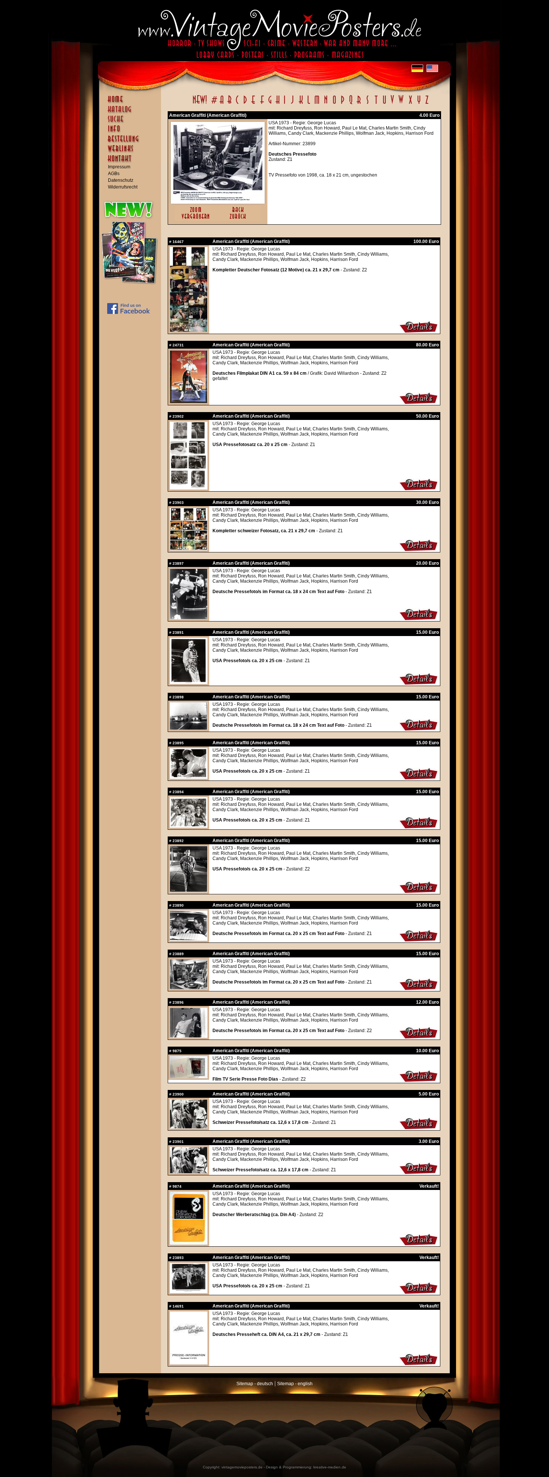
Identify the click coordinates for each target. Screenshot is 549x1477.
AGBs (114, 173)
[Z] (426, 103)
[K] (301, 103)
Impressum (119, 166)
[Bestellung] (132, 142)
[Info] (132, 132)
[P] (342, 103)
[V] (392, 103)
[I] (285, 103)
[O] (334, 103)
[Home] (132, 102)
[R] (359, 103)
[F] (262, 103)
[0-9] (213, 103)
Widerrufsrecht (122, 187)
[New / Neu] (199, 103)
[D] (245, 103)
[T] (376, 103)
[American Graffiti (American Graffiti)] (217, 202)
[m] (317, 103)
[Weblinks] (132, 152)
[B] (229, 103)
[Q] (351, 103)
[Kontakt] (132, 162)
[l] (308, 103)
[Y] (419, 103)
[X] (410, 103)
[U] (384, 103)
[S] (367, 103)
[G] (270, 103)
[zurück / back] (239, 219)
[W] (401, 103)
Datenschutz (120, 180)
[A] (221, 103)
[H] (278, 103)
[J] (292, 103)
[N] (326, 103)
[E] (253, 103)
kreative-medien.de (329, 1467)
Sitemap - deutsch (254, 1383)
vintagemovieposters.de (242, 1467)
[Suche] (132, 122)
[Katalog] (132, 112)
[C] (237, 103)
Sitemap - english (295, 1383)
